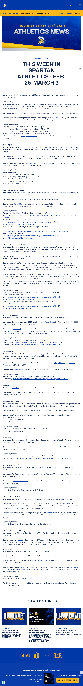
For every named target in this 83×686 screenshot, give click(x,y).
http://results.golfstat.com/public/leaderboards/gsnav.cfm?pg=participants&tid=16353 (42, 458)
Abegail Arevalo (59, 363)
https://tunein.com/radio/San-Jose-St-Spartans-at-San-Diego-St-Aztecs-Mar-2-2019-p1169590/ (36, 231)
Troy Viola (54, 118)
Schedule (39, 13)
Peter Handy (7, 569)
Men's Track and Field (10, 627)
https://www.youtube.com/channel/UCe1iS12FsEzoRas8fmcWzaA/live (39, 345)
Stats (47, 13)
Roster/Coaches (27, 13)
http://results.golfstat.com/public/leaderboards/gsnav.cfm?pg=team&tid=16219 (40, 379)
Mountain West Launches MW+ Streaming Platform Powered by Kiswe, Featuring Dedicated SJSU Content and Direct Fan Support (40, 636)
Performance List (65, 13)
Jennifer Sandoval (44, 560)
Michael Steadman (20, 204)
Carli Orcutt (17, 329)
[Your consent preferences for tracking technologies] (3, 682)
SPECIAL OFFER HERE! (68, 680)
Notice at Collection (36, 679)
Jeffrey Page (20, 569)
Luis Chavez (74, 567)
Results (77, 13)
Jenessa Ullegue (32, 163)
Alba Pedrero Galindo (20, 481)
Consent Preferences (24, 675)
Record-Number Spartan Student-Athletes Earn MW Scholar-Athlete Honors (11, 634)
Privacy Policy (10, 675)
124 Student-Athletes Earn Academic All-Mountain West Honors (68, 632)
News (53, 13)
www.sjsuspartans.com (29, 136)
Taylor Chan (49, 322)
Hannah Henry (50, 513)
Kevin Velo (72, 447)
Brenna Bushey (18, 540)
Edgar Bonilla (37, 569)
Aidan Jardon (23, 567)
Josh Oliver (15, 388)
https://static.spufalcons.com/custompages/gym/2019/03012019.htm (37, 342)
